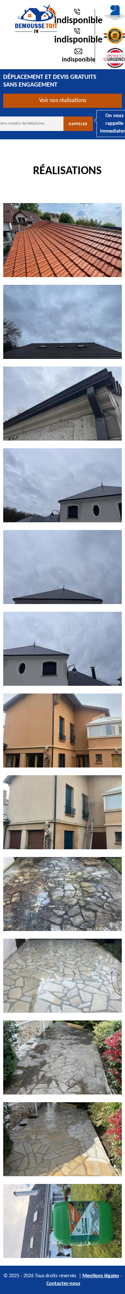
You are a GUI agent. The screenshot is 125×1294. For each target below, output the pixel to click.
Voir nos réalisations (62, 101)
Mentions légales (100, 1276)
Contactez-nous (63, 1283)
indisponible (78, 21)
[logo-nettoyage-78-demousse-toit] (36, 18)
